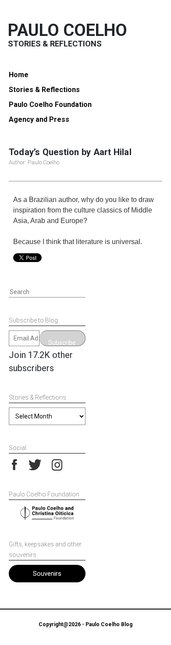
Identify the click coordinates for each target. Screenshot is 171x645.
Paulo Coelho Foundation (50, 104)
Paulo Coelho (67, 30)
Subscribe (62, 342)
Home (18, 75)
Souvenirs (47, 574)
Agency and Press (39, 119)
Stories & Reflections (44, 89)
